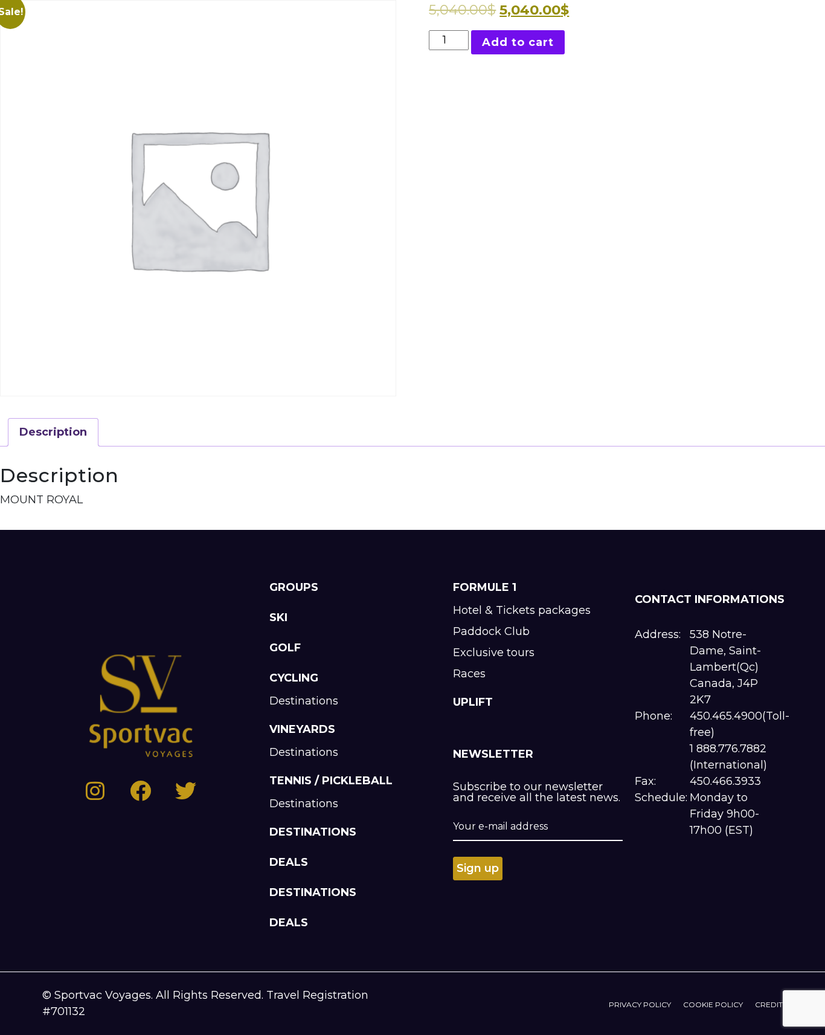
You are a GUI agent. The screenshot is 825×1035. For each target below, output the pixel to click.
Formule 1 (484, 587)
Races (469, 673)
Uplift (473, 702)
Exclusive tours (493, 652)
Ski (278, 617)
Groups (293, 587)
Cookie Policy (713, 1004)
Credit (769, 1004)
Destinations (303, 701)
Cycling (293, 678)
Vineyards (302, 729)
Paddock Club (491, 631)
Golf (285, 647)
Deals (288, 862)
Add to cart (518, 42)
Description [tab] (53, 432)
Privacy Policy (640, 1004)
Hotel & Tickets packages (522, 610)
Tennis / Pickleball (331, 780)
